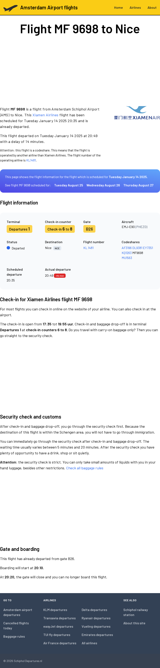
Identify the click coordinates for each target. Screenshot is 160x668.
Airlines (135, 7)
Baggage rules (14, 636)
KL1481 (31, 160)
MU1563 (127, 258)
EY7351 (148, 248)
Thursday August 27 (138, 185)
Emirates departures (97, 635)
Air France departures (59, 643)
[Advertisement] (80, 70)
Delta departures (94, 610)
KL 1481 (88, 248)
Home (118, 7)
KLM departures (55, 610)
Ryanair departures (96, 618)
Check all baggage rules (84, 468)
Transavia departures (59, 618)
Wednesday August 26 (103, 185)
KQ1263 (127, 253)
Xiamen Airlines (45, 115)
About (152, 7)
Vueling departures (96, 626)
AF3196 (127, 248)
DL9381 (137, 248)
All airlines (89, 643)
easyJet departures (58, 626)
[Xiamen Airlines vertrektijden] (137, 134)
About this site (134, 623)
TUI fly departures (56, 635)
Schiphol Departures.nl (28, 661)
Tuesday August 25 (68, 185)
